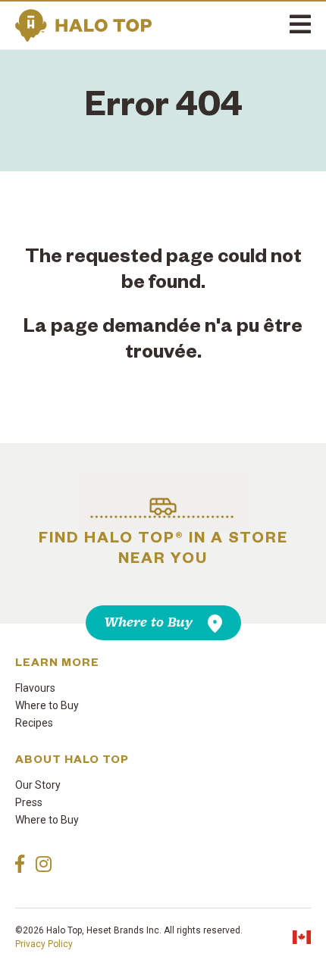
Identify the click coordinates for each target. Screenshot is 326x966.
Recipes (34, 723)
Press (28, 802)
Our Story (38, 785)
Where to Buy (149, 622)
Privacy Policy (44, 944)
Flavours (35, 688)
